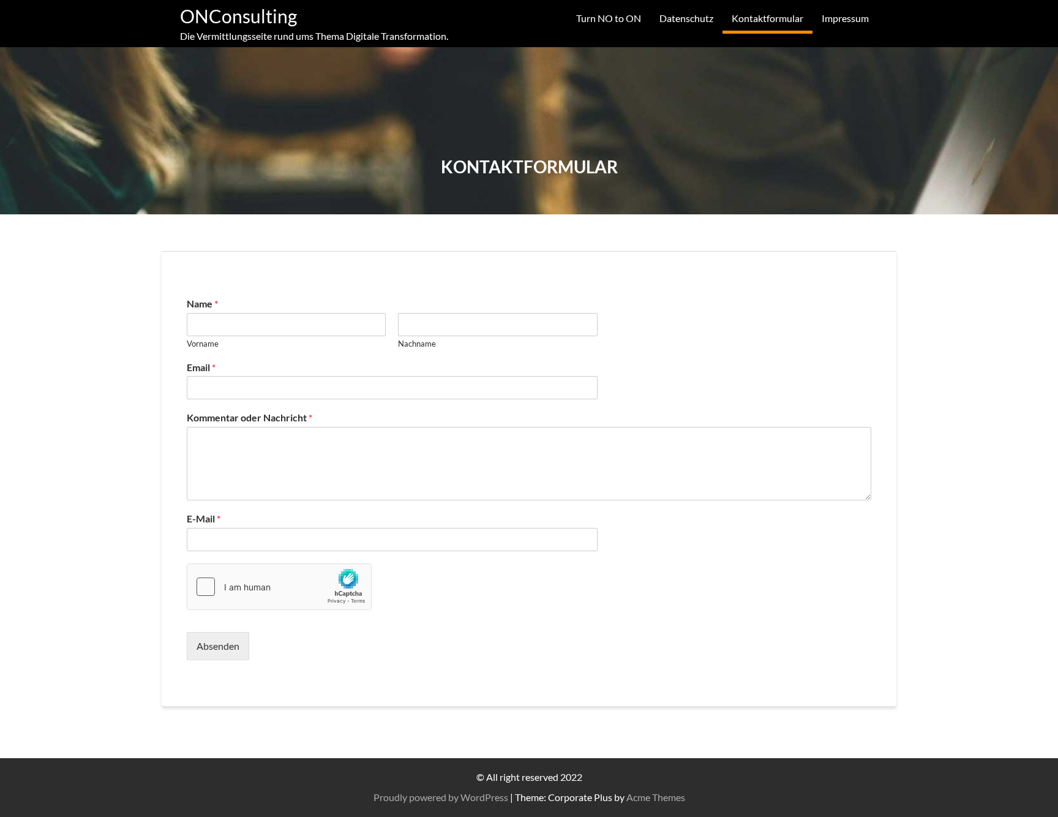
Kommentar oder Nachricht (249, 417)
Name (202, 303)
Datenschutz (686, 18)
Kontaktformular (767, 18)
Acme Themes (655, 797)
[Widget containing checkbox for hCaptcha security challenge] (279, 586)
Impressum (845, 18)
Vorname (203, 343)
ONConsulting (238, 16)
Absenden (218, 646)
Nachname (417, 343)
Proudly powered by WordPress (440, 797)
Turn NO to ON (608, 18)
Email (201, 367)
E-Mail (203, 518)
